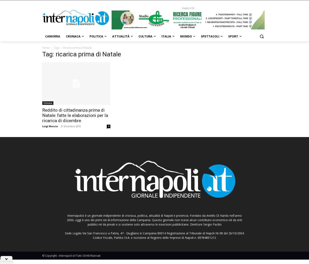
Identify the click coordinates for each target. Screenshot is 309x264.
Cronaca (48, 103)
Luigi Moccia (50, 126)
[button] (262, 36)
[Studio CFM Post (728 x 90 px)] (188, 20)
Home (46, 48)
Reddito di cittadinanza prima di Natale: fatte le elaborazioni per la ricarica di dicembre (75, 115)
